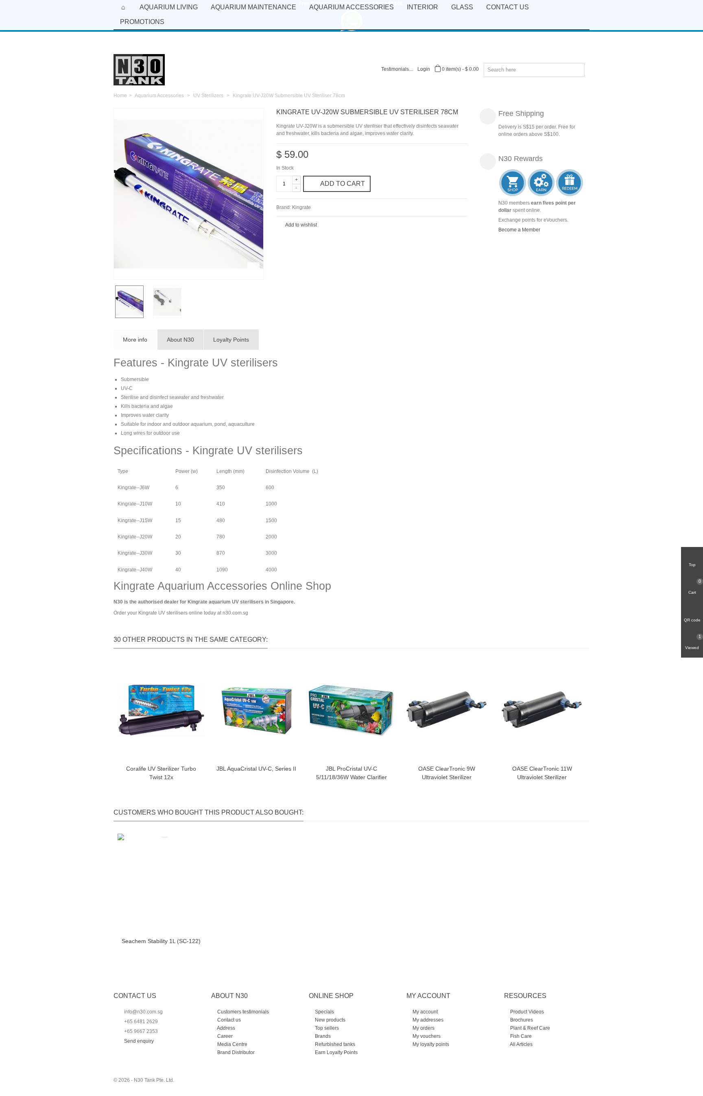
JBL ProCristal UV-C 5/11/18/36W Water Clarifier (351, 772)
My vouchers (426, 1036)
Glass (462, 7)
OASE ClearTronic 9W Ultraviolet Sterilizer (446, 772)
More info (135, 339)
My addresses (427, 1020)
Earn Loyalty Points (336, 1052)
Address (225, 1028)
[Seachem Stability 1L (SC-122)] (161, 883)
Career (224, 1036)
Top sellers (326, 1028)
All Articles (521, 1044)
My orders (422, 1028)
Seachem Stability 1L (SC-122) (161, 941)
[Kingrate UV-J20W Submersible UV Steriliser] (189, 194)
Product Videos (526, 1012)
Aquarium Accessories (351, 7)
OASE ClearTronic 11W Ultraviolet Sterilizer (542, 772)
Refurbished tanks (334, 1044)
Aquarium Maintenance (253, 7)
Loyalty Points (231, 339)
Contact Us (507, 7)
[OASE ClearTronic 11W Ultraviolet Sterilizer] (541, 710)
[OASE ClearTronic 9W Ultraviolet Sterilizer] (446, 710)
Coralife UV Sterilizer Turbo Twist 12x (161, 772)
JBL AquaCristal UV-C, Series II (256, 768)
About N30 (180, 339)
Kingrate (301, 207)
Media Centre (231, 1044)
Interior (422, 7)
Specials (324, 1012)
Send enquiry (139, 1041)
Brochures (521, 1020)
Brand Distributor (235, 1052)
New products (329, 1020)
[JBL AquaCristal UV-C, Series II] (256, 710)
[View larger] (253, 268)
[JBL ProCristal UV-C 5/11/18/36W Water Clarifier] (351, 710)
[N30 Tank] (139, 69)
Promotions (142, 21)
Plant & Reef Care (529, 1028)
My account (424, 1012)
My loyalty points (430, 1044)
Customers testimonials (242, 1012)
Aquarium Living (169, 7)
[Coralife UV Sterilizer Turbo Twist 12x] (161, 710)
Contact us (228, 1020)
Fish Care (520, 1036)
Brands (322, 1036)
